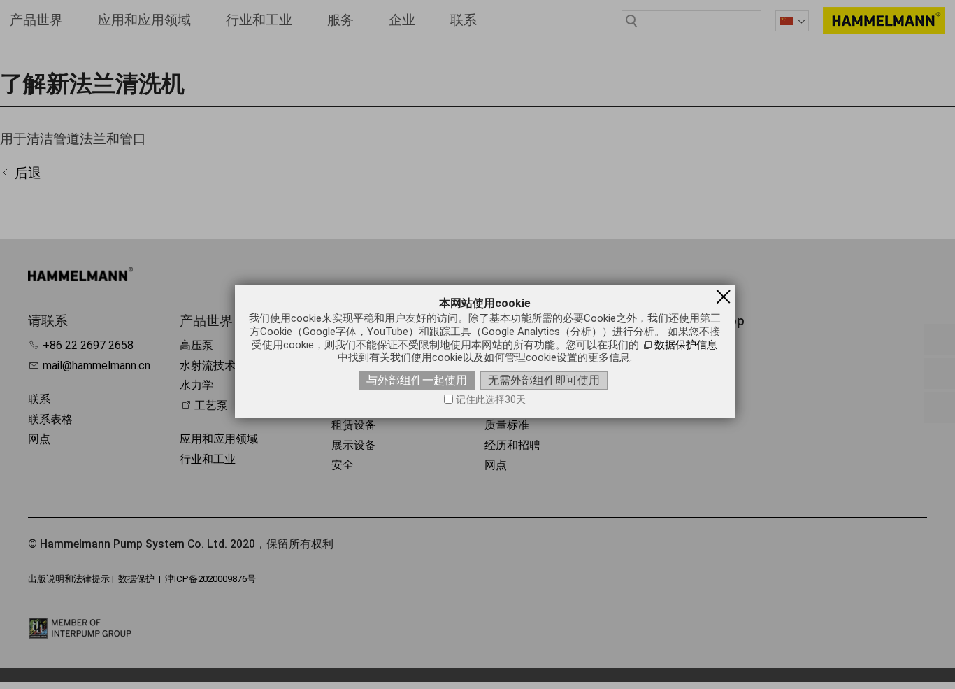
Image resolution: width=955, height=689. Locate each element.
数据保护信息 (685, 345)
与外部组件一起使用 (416, 380)
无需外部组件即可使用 (544, 380)
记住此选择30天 (491, 400)
